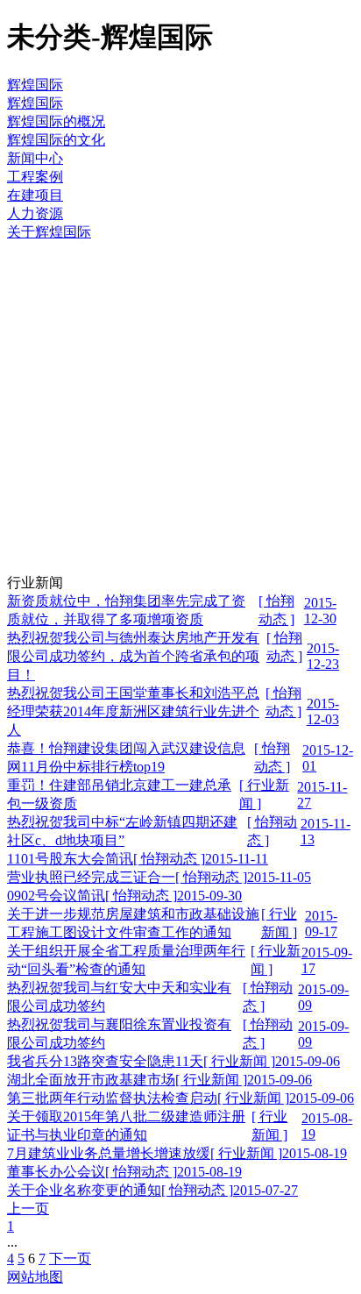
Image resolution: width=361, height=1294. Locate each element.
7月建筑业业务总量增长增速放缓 (108, 1153)
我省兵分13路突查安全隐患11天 (105, 1061)
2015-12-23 (323, 656)
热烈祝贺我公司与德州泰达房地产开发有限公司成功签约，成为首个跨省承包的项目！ (133, 656)
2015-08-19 (314, 1153)
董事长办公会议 (56, 1171)
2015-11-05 (279, 877)
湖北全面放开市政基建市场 (91, 1079)
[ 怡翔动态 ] (169, 858)
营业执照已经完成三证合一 (91, 877)
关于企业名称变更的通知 (84, 1190)
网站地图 (35, 1276)
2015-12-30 (320, 610)
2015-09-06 (307, 1061)
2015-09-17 (321, 923)
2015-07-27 (265, 1190)
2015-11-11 (236, 858)
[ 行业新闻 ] (239, 1061)
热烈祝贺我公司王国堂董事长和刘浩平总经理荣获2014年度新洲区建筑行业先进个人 (133, 711)
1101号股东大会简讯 (70, 858)
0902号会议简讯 (56, 895)
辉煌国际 (35, 84)
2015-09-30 (209, 895)
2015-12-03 (323, 711)
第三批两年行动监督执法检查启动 (112, 1098)
